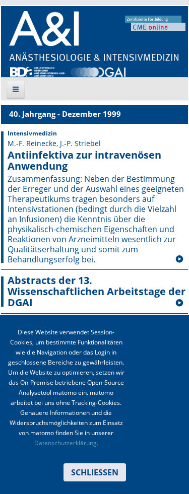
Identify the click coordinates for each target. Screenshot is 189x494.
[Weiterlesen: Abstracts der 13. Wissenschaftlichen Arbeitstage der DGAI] (179, 303)
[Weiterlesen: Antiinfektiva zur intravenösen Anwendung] (179, 259)
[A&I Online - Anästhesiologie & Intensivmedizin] (93, 36)
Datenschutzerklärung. (66, 443)
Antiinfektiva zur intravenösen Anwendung (84, 161)
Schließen (94, 472)
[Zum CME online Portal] (155, 22)
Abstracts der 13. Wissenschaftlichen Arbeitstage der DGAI (96, 291)
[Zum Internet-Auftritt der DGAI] (98, 71)
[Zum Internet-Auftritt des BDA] (37, 71)
